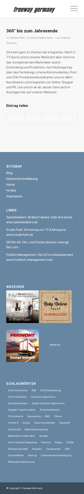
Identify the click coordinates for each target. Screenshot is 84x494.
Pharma (46, 442)
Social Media (16, 455)
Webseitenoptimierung (21, 462)
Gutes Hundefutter (44, 422)
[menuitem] (72, 8)
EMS (47, 416)
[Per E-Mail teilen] (68, 118)
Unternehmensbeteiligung (56, 455)
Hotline (11, 190)
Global (26, 422)
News (50, 37)
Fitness (58, 416)
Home (10, 185)
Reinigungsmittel (18, 449)
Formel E (13, 422)
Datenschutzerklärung (21, 179)
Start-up (32, 455)
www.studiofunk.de (19, 234)
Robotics (37, 449)
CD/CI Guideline (17, 397)
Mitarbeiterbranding (36, 429)
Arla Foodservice (18, 390)
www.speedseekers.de (22, 222)
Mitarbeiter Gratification (21, 436)
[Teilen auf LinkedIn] (51, 118)
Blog (9, 173)
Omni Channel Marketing (22, 442)
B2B (34, 390)
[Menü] (72, 8)
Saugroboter (53, 449)
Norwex (43, 436)
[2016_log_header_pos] (34, 8)
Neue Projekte (38, 37)
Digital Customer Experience (48, 403)
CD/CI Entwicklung (50, 390)
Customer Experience (43, 397)
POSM (69, 442)
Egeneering (34, 416)
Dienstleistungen (18, 403)
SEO (67, 449)
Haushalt (64, 422)
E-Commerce (15, 416)
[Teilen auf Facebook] (15, 118)
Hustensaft (14, 429)
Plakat (58, 442)
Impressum (14, 196)
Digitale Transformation (22, 409)
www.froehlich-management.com (29, 259)
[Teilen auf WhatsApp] (33, 118)
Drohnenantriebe (50, 409)
